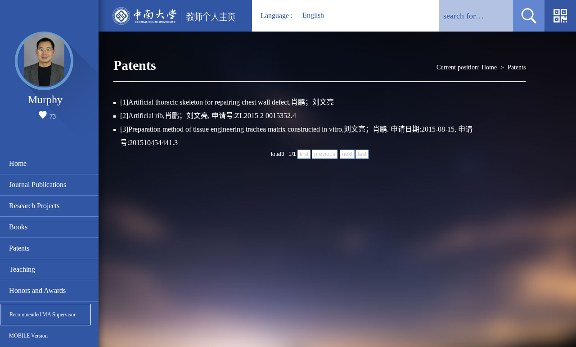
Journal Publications (37, 184)
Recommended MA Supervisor (42, 314)
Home (18, 163)
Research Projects (34, 206)
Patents (19, 248)
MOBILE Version (28, 336)
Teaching (22, 269)
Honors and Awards (37, 290)
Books (18, 227)
